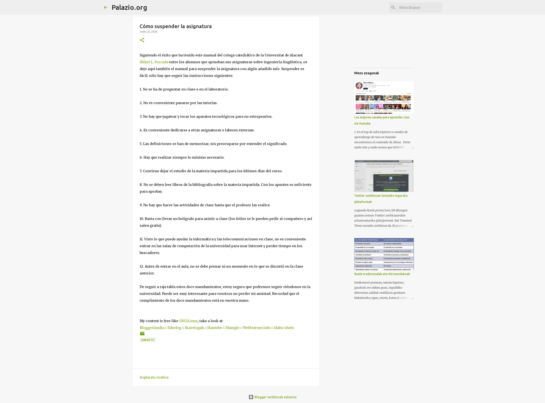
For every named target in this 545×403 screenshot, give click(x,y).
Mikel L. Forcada (154, 62)
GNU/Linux (188, 321)
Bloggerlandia (152, 328)
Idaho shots (284, 328)
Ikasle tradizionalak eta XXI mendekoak (382, 274)
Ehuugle (232, 328)
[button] (142, 40)
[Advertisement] (430, 48)
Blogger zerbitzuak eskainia (275, 397)
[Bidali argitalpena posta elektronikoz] (142, 335)
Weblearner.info (256, 328)
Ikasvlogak (194, 328)
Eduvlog (174, 328)
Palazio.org (129, 7)
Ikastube (214, 328)
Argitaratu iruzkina (154, 377)
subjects (147, 339)
